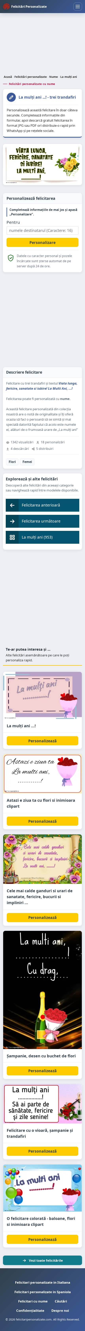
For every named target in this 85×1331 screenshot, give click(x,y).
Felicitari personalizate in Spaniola (42, 1292)
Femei (27, 462)
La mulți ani (68, 77)
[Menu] (77, 6)
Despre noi (60, 1310)
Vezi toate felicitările (46, 1260)
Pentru (13, 222)
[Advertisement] (42, 44)
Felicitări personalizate (30, 77)
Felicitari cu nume (33, 1301)
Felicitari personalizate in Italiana (42, 1282)
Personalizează (42, 741)
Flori (12, 462)
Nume (53, 77)
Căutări (61, 1301)
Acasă (8, 77)
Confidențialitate (30, 1310)
